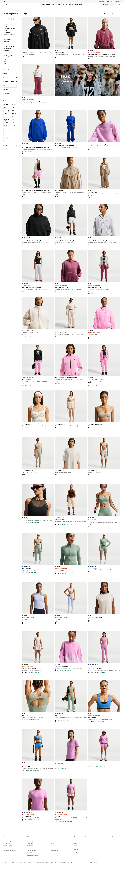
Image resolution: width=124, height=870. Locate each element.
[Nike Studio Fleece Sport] (71, 266)
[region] (9, 83)
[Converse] (8, 1)
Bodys (5, 59)
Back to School (73, 4)
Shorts (5, 26)
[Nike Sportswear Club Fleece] (104, 745)
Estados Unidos (117, 837)
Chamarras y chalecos (10, 34)
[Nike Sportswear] (38, 33)
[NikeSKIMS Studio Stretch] (104, 406)
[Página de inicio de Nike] (5, 5)
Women (48, 4)
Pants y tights (7, 32)
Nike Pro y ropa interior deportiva (8, 56)
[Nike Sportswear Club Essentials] (71, 745)
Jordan (58, 4)
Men (43, 4)
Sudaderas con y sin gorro (9, 29)
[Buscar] (103, 4)
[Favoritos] (116, 4)
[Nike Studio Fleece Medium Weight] (71, 126)
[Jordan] (4, 1)
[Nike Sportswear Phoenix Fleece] (71, 647)
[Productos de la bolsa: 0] (119, 4)
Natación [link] (6, 50)
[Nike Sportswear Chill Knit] (104, 647)
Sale (80, 4)
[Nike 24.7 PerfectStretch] (38, 647)
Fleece (5, 37)
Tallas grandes (7, 48)
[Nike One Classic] (38, 794)
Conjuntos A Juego (9, 46)
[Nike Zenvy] (38, 696)
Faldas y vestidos (8, 53)
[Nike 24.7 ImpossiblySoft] (104, 598)
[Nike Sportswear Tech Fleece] (104, 360)
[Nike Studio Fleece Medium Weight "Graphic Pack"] (104, 33)
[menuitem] (109, 1)
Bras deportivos (8, 43)
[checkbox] (6, 105)
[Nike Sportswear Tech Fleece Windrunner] (71, 360)
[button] (10, 70)
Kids (53, 4)
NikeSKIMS (65, 4)
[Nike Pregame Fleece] (38, 313)
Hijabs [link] (5, 63)
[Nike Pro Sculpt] (104, 696)
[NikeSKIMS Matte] (38, 406)
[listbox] (116, 14)
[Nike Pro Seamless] (104, 500)
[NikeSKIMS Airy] (71, 453)
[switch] (12, 19)
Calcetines (6, 61)
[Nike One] (38, 598)
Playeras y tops (8, 24)
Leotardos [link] (6, 41)
